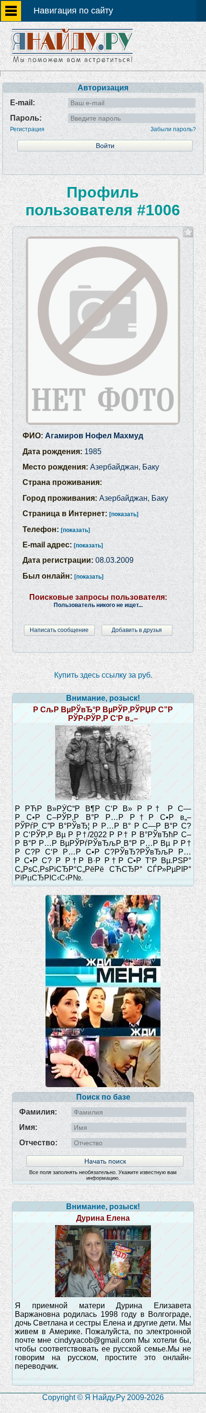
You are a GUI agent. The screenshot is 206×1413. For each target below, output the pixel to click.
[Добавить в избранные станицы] (188, 232)
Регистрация (27, 129)
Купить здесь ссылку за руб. (103, 675)
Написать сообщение (59, 630)
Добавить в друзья (137, 630)
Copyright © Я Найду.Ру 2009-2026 (103, 1397)
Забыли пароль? (173, 129)
